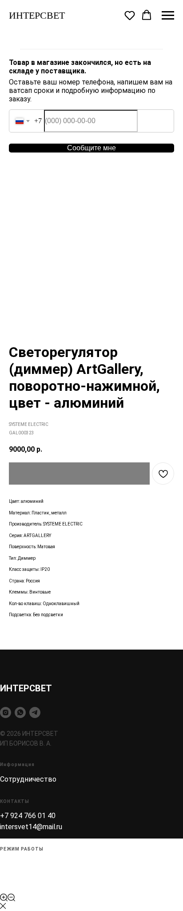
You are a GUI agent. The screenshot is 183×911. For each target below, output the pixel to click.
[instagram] (5, 712)
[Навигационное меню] (168, 15)
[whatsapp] (20, 712)
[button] (129, 15)
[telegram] (34, 712)
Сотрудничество (28, 779)
